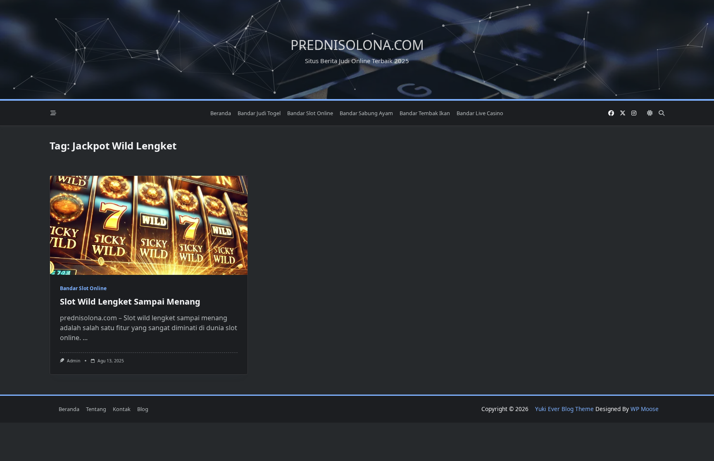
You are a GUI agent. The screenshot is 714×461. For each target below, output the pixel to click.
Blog (142, 409)
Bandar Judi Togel (259, 113)
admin (73, 361)
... (85, 337)
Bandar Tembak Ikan (425, 113)
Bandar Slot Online (310, 113)
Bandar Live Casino (480, 113)
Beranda (220, 113)
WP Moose (645, 409)
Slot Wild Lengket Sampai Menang (130, 301)
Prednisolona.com (357, 45)
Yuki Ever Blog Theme (564, 409)
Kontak (122, 409)
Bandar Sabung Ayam (366, 113)
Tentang (96, 409)
